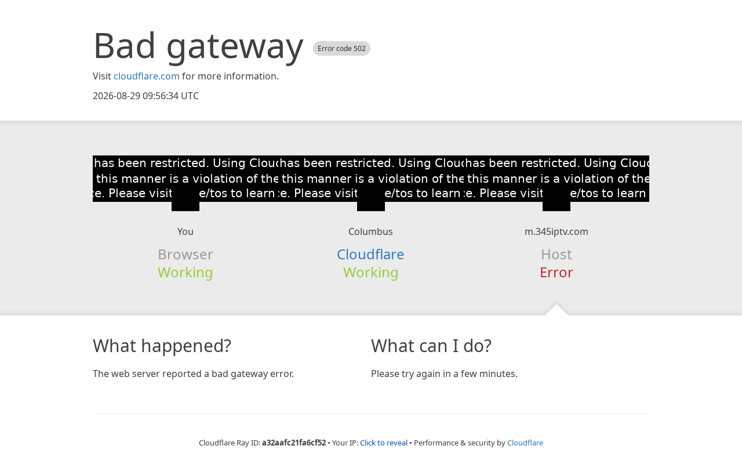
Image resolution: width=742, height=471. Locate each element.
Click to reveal (384, 442)
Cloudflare (371, 253)
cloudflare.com (147, 76)
